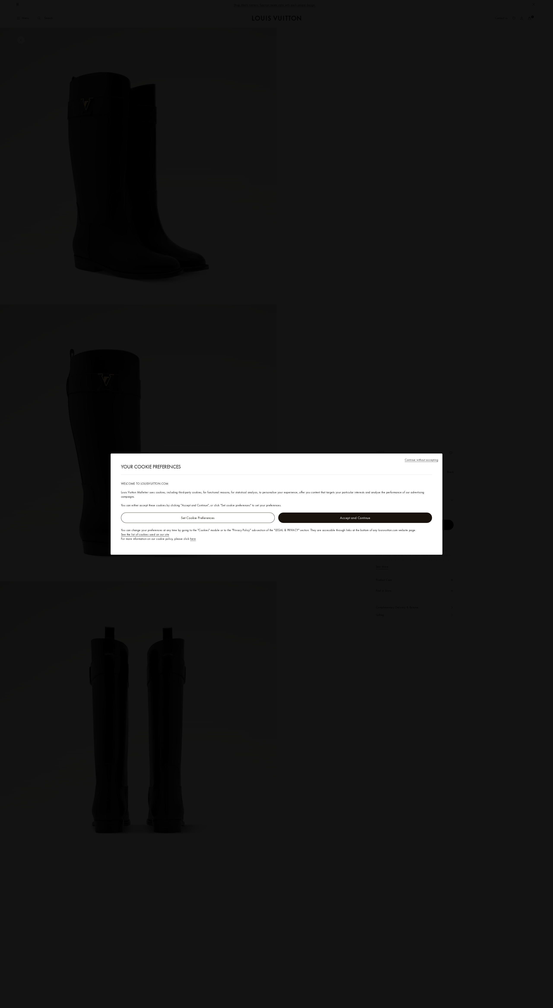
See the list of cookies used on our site (145, 534)
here (193, 539)
